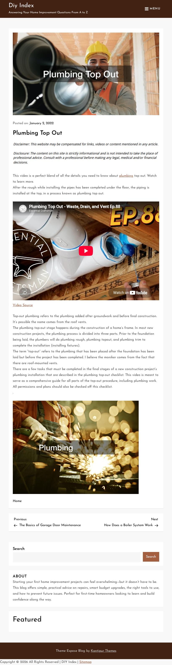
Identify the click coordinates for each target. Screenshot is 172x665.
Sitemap (85, 662)
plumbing (126, 176)
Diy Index (21, 6)
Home (17, 501)
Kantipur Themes (103, 651)
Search (19, 549)
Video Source (23, 305)
